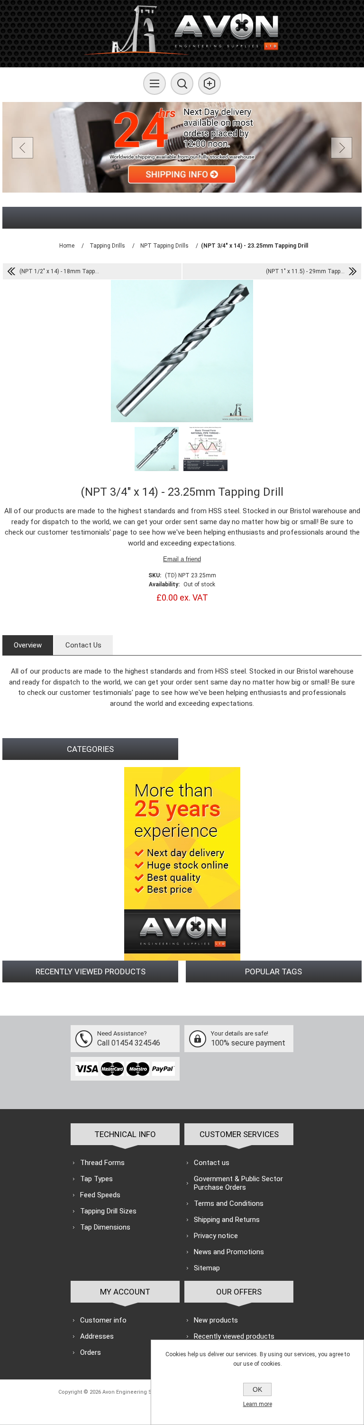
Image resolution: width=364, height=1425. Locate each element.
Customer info (103, 1320)
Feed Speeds (100, 1195)
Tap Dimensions (105, 1227)
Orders (90, 1352)
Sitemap (207, 1268)
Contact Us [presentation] (83, 645)
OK (257, 1389)
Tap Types (96, 1179)
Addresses (97, 1336)
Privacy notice (216, 1235)
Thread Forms (102, 1162)
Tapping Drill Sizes (108, 1211)
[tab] (27, 645)
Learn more (257, 1404)
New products (216, 1320)
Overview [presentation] (28, 645)
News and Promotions (229, 1252)
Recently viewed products (234, 1336)
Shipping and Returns (227, 1219)
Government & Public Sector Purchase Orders (238, 1183)
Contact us (211, 1162)
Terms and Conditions (229, 1203)
